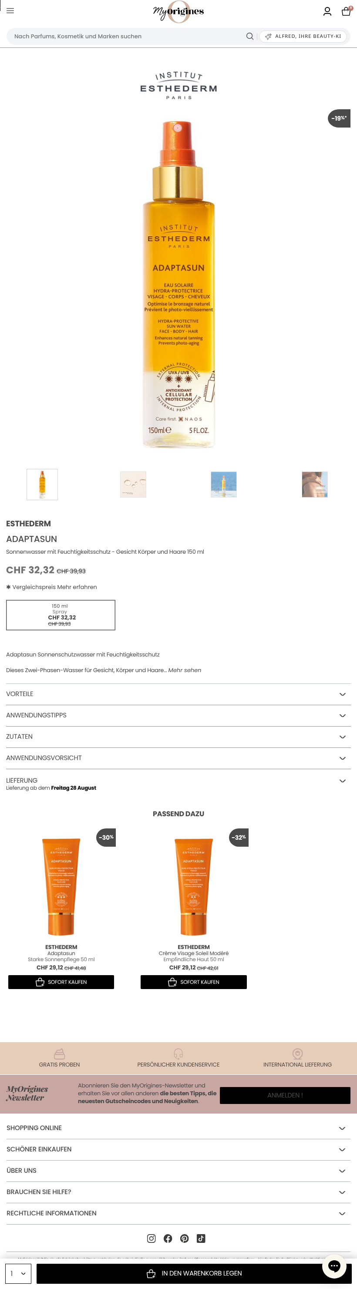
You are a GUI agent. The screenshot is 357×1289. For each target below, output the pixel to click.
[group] (178, 281)
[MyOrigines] (178, 12)
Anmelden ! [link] (285, 1095)
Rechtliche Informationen (51, 1213)
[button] (334, 1266)
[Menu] (12, 11)
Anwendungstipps (36, 715)
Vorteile (19, 694)
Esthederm (28, 523)
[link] (327, 12)
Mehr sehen (185, 670)
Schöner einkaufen (39, 1149)
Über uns (22, 1170)
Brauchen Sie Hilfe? (39, 1192)
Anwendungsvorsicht (44, 758)
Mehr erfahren (77, 587)
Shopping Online (34, 1128)
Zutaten (19, 736)
